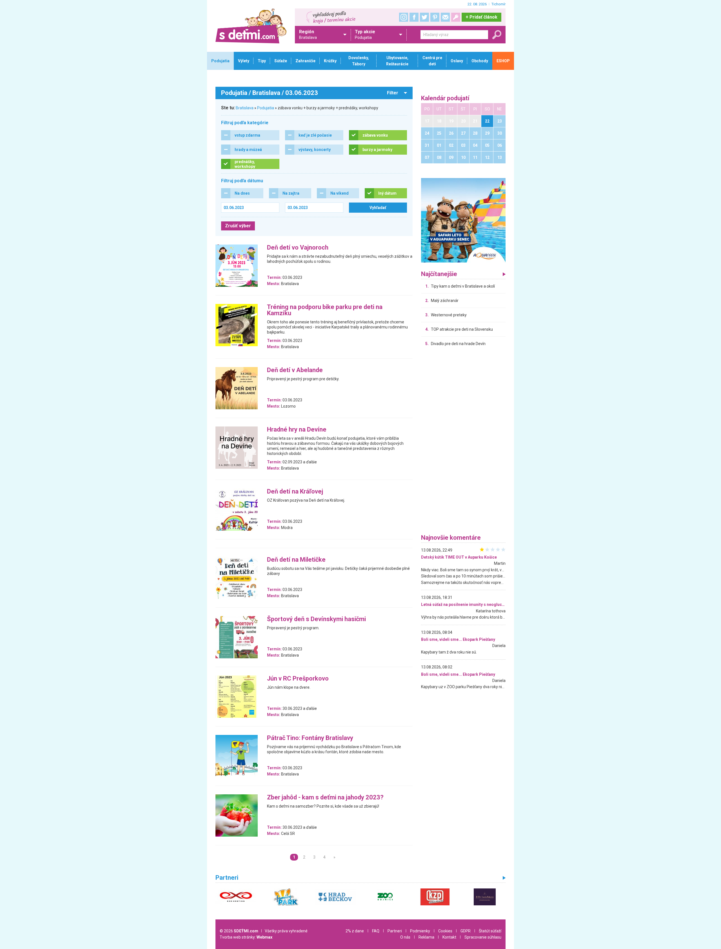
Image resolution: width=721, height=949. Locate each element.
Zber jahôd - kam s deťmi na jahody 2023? (325, 797)
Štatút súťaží (490, 931)
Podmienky (420, 931)
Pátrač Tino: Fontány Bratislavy (310, 738)
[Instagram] (403, 17)
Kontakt (449, 937)
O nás (405, 937)
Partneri (395, 931)
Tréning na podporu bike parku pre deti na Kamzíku (324, 310)
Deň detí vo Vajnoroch (297, 248)
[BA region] (463, 220)
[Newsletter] (445, 17)
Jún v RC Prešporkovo (298, 678)
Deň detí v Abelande (295, 370)
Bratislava (244, 108)
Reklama (426, 937)
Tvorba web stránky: (246, 937)
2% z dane (355, 931)
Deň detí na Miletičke (296, 560)
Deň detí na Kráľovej (295, 491)
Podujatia (265, 108)
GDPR (465, 931)
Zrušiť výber (238, 225)
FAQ (375, 931)
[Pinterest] (434, 17)
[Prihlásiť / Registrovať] (455, 17)
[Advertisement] (463, 441)
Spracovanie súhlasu (482, 937)
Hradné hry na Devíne (296, 429)
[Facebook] (414, 17)
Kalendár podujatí (445, 98)
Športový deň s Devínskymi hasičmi (316, 619)
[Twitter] (424, 17)
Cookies (445, 931)
